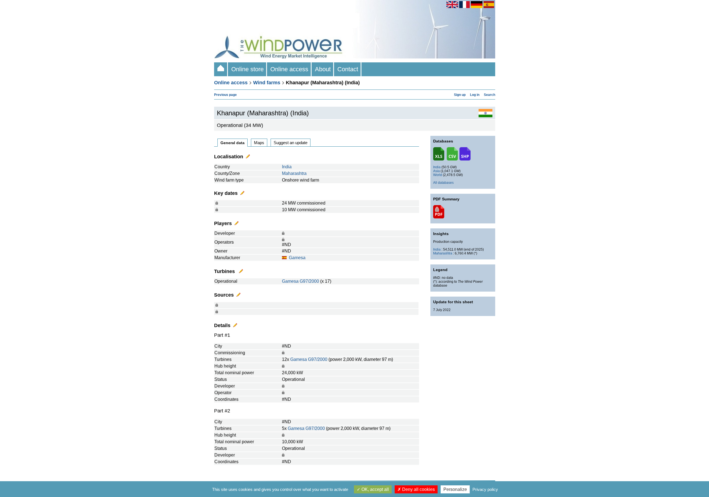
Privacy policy (485, 489)
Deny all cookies (418, 489)
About (323, 69)
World (437, 175)
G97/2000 (309, 281)
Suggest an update (290, 142)
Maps (259, 142)
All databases (443, 183)
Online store (247, 69)
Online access (289, 69)
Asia (436, 171)
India (287, 166)
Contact (347, 69)
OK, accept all (374, 489)
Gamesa (297, 257)
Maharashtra (294, 173)
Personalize (455, 489)
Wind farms (266, 82)
